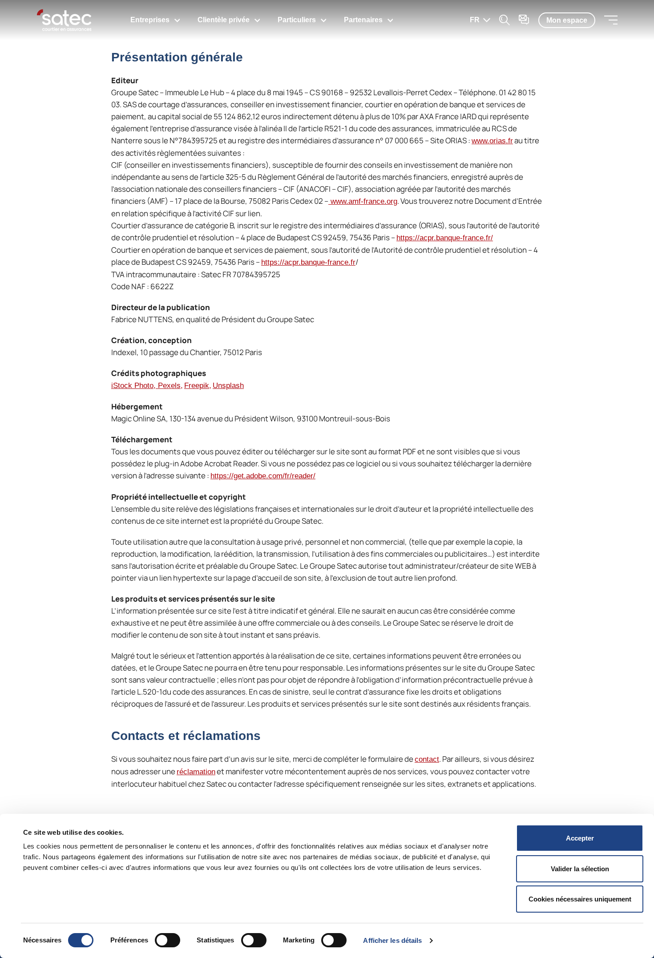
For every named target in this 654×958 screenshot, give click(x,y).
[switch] (167, 940)
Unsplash (228, 385)
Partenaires (363, 20)
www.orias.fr (492, 141)
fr (475, 20)
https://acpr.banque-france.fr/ (444, 238)
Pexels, (170, 385)
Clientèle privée (224, 20)
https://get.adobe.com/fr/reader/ (262, 476)
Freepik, (197, 385)
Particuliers (297, 20)
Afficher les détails (392, 940)
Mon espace (566, 20)
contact (427, 759)
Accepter (580, 838)
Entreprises (150, 20)
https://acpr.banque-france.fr (308, 262)
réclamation (196, 772)
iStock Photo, (134, 385)
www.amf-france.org (362, 201)
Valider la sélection (580, 869)
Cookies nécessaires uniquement (580, 899)
